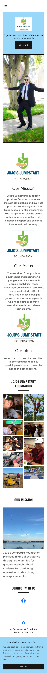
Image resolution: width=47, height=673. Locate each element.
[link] (23, 24)
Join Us (23, 45)
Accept (23, 667)
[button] (5, 6)
